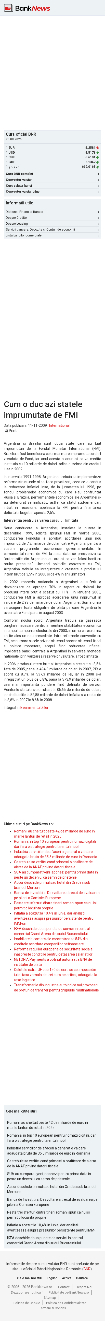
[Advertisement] (52, 72)
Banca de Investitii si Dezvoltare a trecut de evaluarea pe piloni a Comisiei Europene (52, 1202)
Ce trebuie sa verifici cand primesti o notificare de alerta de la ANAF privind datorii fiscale (51, 1163)
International (59, 425)
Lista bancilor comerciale (24, 235)
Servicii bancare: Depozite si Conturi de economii (40, 229)
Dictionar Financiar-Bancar (24, 212)
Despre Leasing (17, 223)
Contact (64, 1287)
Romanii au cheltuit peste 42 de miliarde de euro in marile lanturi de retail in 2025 (47, 1125)
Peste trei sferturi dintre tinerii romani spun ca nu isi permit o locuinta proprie (48, 1214)
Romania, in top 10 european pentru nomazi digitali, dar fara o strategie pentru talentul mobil (51, 1138)
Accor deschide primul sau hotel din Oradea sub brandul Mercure (51, 1189)
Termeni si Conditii (52, 1308)
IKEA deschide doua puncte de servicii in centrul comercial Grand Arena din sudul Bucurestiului (45, 1240)
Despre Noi (84, 1287)
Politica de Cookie (27, 1303)
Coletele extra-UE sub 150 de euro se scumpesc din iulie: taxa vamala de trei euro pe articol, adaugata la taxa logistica (55, 975)
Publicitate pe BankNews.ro (69, 1292)
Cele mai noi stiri (29, 1278)
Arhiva (66, 1278)
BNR (87, 1269)
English (52, 1278)
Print (12, 431)
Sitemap (50, 1297)
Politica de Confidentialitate (66, 1303)
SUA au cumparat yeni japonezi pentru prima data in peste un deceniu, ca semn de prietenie (49, 1176)
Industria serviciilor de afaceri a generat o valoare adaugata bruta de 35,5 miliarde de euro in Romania (48, 1150)
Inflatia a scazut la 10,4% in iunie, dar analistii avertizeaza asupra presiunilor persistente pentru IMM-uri (54, 918)
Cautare (82, 1278)
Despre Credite (16, 218)
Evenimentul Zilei (34, 708)
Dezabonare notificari (27, 1292)
